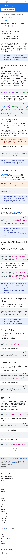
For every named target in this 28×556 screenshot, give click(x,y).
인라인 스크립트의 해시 (11, 124)
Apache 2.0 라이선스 (6, 461)
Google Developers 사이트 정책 (9, 462)
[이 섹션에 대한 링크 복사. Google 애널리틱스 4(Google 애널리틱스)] (7, 244)
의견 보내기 (5, 20)
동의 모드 (3, 439)
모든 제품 (3, 543)
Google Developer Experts (7, 478)
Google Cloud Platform (6, 538)
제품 (5, 14)
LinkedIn (3, 496)
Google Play (3, 520)
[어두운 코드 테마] (23, 90)
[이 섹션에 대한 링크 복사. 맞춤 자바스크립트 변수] (19, 171)
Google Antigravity (5, 516)
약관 (2, 549)
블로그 (2, 489)
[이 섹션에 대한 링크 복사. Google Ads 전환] (15, 330)
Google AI (3, 541)
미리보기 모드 (15, 212)
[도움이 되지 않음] (12, 17)
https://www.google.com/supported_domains (14, 290)
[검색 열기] (21, 2)
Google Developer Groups (7, 476)
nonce (2, 83)
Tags (6, 2)
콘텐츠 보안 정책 (5, 43)
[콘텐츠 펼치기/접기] (10, 30)
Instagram (3, 493)
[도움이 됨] (9, 17)
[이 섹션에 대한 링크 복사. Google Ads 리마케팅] (18, 362)
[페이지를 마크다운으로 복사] (12, 26)
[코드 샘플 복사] (26, 90)
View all (3, 522)
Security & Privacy (7, 6)
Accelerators (4, 480)
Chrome (3, 509)
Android (3, 506)
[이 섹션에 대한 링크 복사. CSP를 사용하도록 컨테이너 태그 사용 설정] (7, 68)
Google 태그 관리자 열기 (8, 9)
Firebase (3, 511)
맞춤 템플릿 (23, 196)
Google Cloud (4, 518)
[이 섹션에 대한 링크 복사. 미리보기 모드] (12, 209)
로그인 (24, 1)
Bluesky (3, 491)
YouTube (3, 500)
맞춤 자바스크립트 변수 (6, 174)
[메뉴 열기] (2, 1)
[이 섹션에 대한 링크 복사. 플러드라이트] (12, 398)
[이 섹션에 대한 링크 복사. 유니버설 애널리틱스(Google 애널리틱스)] (7, 301)
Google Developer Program (7, 473)
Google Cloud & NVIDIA (6, 483)
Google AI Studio (5, 513)
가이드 (21, 14)
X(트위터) (3, 498)
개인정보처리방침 (8, 549)
